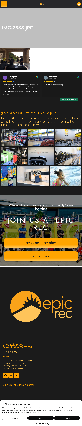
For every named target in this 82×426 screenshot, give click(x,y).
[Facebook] (5, 375)
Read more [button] (6, 94)
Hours (6, 356)
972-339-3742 (10, 352)
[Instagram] (11, 375)
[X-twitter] (16, 375)
